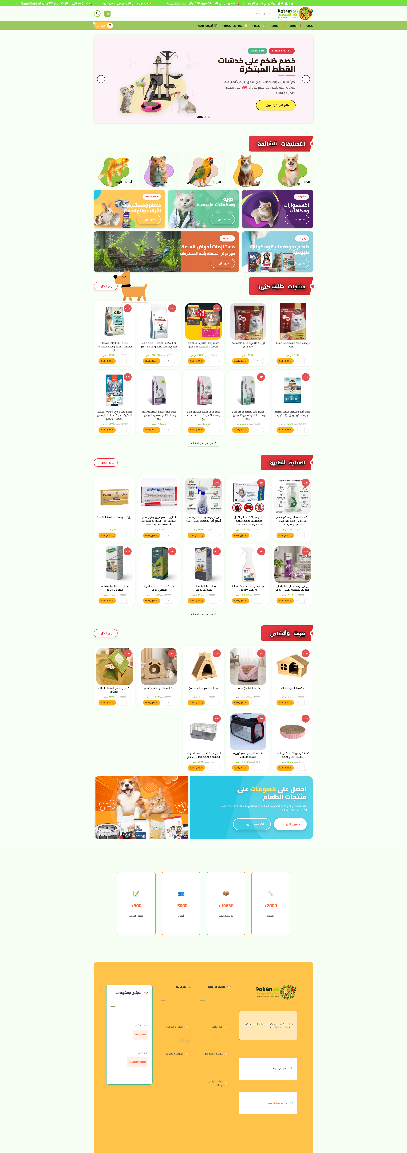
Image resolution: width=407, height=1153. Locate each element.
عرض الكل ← (105, 286)
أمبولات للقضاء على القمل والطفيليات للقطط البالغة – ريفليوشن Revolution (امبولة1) (248, 521)
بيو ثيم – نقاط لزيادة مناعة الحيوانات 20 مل (114, 588)
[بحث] (107, 14)
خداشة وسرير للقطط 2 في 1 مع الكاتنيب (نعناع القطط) (292, 755)
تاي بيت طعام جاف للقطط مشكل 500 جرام (248, 344)
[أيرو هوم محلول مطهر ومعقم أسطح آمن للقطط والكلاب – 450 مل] (203, 496)
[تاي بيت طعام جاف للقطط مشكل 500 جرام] (248, 321)
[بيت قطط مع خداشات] (292, 666)
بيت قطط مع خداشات (292, 688)
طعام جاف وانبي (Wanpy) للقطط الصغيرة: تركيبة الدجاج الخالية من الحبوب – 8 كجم (114, 415)
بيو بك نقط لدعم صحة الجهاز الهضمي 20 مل (159, 588)
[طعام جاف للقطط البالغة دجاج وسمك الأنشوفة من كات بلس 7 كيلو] (248, 390)
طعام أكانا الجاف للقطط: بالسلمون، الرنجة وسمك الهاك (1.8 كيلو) (114, 346)
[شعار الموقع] (295, 13)
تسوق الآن (284, 102)
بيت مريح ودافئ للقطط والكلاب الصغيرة (114, 690)
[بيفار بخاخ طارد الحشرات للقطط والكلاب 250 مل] (248, 564)
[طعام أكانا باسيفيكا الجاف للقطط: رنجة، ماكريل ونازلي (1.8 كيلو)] (292, 390)
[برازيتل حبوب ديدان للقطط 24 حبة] (114, 496)
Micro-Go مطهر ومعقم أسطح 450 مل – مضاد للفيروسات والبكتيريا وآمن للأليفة (292, 521)
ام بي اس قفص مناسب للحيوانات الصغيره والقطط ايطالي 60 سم (203, 755)
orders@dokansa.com (277, 1102)
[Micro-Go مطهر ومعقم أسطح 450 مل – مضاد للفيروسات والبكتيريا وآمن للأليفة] (292, 496)
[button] (285, 361)
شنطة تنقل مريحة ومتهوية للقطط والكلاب (248, 755)
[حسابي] (97, 13)
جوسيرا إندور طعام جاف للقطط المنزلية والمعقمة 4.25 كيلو (203, 344)
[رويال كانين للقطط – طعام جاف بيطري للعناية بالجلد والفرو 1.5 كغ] (159, 321)
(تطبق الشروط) (31, 3)
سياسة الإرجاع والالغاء (215, 1083)
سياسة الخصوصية (213, 1053)
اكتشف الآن (224, 219)
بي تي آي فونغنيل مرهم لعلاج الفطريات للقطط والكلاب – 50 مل (292, 588)
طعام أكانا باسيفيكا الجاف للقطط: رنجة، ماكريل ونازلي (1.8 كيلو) (292, 413)
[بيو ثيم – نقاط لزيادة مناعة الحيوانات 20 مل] (114, 564)
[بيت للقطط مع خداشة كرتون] (203, 666)
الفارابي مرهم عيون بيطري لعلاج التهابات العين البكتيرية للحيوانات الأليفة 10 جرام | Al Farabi (159, 521)
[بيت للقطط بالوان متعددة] (248, 666)
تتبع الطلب (217, 1026)
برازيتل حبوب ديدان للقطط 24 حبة (114, 517)
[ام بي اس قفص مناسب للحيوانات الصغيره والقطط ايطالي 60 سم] (203, 731)
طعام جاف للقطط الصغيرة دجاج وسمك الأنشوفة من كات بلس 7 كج (203, 415)
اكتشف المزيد (254, 824)
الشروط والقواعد (174, 1053)
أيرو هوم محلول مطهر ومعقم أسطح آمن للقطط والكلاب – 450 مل (203, 521)
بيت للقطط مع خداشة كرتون (203, 688)
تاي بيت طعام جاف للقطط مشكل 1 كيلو (292, 344)
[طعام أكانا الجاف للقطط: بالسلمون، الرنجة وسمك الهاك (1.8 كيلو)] (114, 321)
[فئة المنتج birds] (203, 169)
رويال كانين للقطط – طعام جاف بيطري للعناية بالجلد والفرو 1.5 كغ (159, 344)
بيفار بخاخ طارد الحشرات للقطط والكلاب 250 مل (248, 588)
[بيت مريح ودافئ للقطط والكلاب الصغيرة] (114, 666)
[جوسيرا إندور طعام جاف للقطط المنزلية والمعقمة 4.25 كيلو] (203, 321)
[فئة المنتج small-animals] (159, 169)
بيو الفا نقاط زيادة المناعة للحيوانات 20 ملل (203, 588)
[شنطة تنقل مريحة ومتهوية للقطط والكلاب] (248, 731)
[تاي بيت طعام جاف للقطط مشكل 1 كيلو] (292, 321)
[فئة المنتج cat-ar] (248, 169)
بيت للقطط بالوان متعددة (248, 688)
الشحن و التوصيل (174, 1026)
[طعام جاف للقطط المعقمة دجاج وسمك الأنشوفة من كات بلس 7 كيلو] (159, 390)
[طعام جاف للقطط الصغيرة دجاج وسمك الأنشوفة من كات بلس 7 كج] (203, 390)
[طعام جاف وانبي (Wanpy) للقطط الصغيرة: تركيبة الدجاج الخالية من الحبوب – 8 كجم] (114, 390)
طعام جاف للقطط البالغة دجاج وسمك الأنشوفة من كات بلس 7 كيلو (248, 415)
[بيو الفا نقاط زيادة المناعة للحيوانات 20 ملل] (203, 564)
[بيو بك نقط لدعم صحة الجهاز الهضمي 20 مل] (159, 564)
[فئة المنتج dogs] (292, 169)
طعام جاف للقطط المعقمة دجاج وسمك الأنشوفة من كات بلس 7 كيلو (159, 415)
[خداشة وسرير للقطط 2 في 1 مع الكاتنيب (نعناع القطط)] (292, 731)
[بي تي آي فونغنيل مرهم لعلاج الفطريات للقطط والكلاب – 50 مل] (292, 564)
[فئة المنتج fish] (114, 169)
